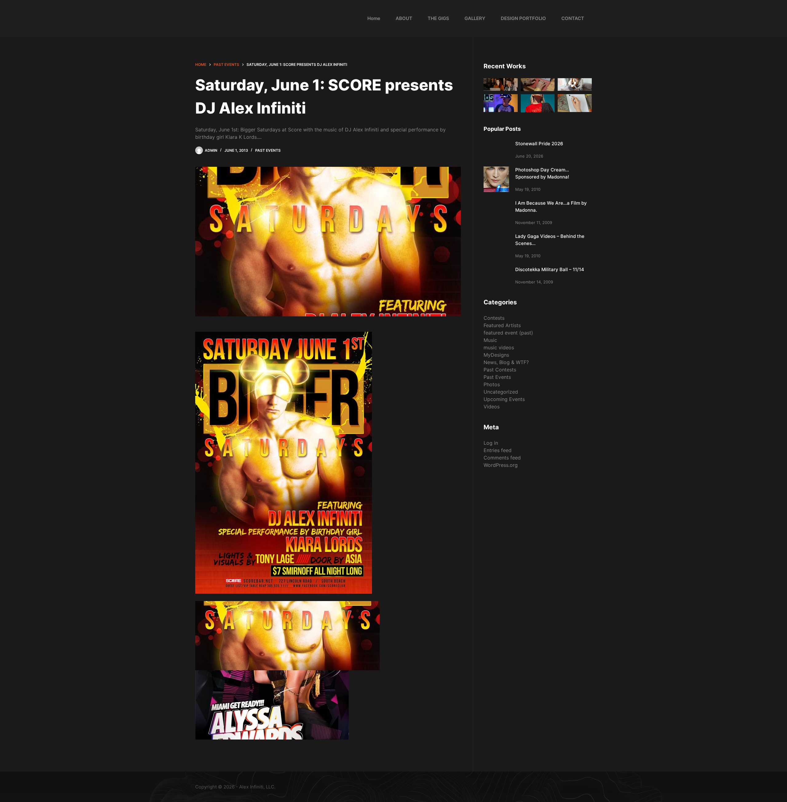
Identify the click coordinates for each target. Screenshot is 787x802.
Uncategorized (501, 392)
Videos (492, 406)
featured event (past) (508, 333)
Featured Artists (502, 325)
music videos (499, 347)
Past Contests (500, 370)
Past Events (268, 150)
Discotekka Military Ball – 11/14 (549, 269)
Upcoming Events (504, 399)
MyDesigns (496, 355)
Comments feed (502, 458)
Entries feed (498, 450)
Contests (494, 318)
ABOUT (404, 18)
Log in (491, 443)
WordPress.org (501, 465)
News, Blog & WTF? (506, 362)
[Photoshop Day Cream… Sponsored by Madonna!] (496, 179)
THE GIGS (438, 18)
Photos (492, 384)
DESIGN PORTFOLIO (523, 18)
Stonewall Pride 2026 (539, 143)
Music (490, 340)
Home (373, 18)
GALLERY (475, 18)
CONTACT (572, 18)
